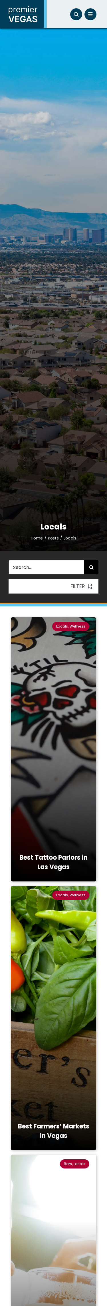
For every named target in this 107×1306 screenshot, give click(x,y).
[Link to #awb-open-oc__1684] (90, 14)
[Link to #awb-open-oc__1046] (76, 14)
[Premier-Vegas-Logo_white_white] (23, 7)
